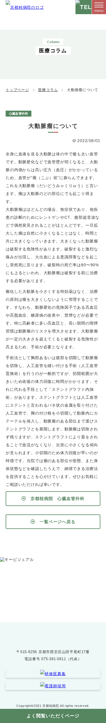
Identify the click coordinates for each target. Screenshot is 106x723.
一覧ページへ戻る (57, 521)
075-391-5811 (58, 596)
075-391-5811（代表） (61, 659)
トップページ (17, 90)
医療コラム (48, 90)
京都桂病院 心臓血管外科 (58, 498)
